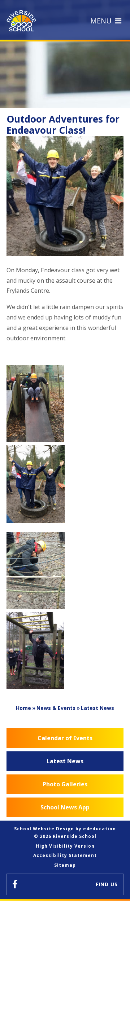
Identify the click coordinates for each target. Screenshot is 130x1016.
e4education (99, 829)
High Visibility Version (65, 846)
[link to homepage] (23, 20)
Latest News (97, 707)
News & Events (55, 707)
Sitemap (65, 865)
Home (23, 707)
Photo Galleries (65, 784)
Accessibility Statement (65, 855)
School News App (65, 807)
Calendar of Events (65, 738)
